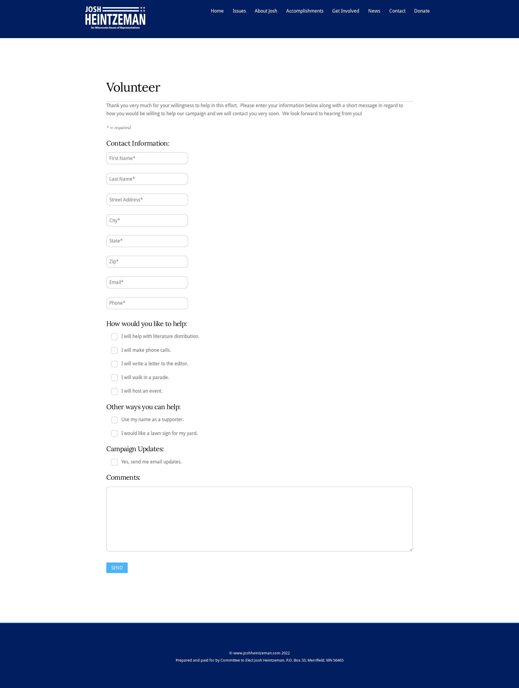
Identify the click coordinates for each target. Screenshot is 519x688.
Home (217, 11)
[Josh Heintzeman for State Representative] (115, 26)
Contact (397, 11)
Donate (422, 11)
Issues (239, 11)
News (374, 11)
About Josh (266, 11)
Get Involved (345, 11)
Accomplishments (304, 11)
